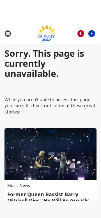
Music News (18, 185)
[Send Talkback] (80, 33)
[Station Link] (46, 33)
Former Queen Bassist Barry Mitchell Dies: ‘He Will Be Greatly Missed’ (48, 200)
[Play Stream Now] (91, 33)
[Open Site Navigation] (7, 33)
